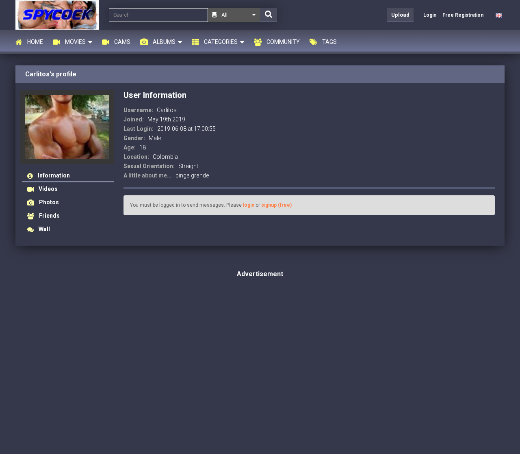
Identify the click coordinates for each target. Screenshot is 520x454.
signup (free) (276, 205)
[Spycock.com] (59, 15)
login (248, 205)
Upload (400, 15)
